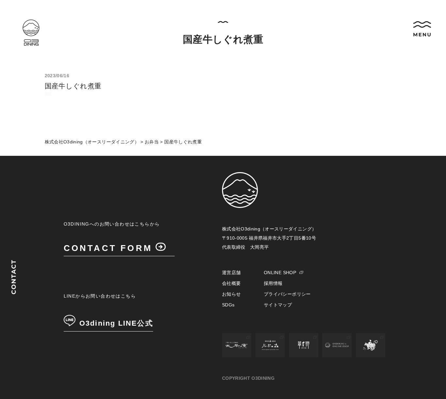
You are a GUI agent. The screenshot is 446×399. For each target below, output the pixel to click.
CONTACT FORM (108, 248)
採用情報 (273, 283)
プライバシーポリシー (287, 294)
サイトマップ (278, 304)
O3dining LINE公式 (116, 323)
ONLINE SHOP (280, 272)
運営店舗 (231, 272)
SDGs (228, 304)
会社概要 (231, 283)
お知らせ (231, 294)
